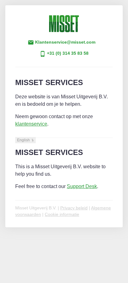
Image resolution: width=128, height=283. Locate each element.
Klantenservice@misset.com (64, 42)
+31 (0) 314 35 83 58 (67, 53)
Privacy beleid (74, 207)
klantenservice (31, 123)
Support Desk (82, 186)
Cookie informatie (62, 214)
